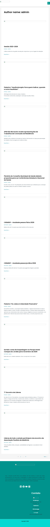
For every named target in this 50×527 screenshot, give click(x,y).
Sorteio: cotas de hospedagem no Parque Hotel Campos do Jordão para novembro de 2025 (22, 351)
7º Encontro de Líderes (12, 392)
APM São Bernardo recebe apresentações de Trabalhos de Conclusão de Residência (21, 133)
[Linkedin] (21, 487)
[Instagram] (29, 487)
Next (45, 456)
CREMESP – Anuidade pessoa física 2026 (19, 222)
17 (25, 456)
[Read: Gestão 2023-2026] (25, 32)
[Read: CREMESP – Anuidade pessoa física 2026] (25, 208)
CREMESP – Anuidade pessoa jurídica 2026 (20, 263)
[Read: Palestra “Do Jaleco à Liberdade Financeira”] (25, 289)
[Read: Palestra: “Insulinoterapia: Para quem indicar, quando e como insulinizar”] (25, 73)
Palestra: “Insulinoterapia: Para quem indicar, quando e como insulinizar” (24, 88)
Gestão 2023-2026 (11, 47)
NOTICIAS (6, 224)
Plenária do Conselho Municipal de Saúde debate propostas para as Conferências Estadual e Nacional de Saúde (24, 178)
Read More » (6, 54)
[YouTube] (26, 487)
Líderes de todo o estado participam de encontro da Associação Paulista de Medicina (24, 439)
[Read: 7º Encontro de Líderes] (25, 378)
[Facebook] (24, 487)
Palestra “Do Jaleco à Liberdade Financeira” (21, 304)
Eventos (5, 49)
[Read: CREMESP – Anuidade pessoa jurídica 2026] (25, 249)
